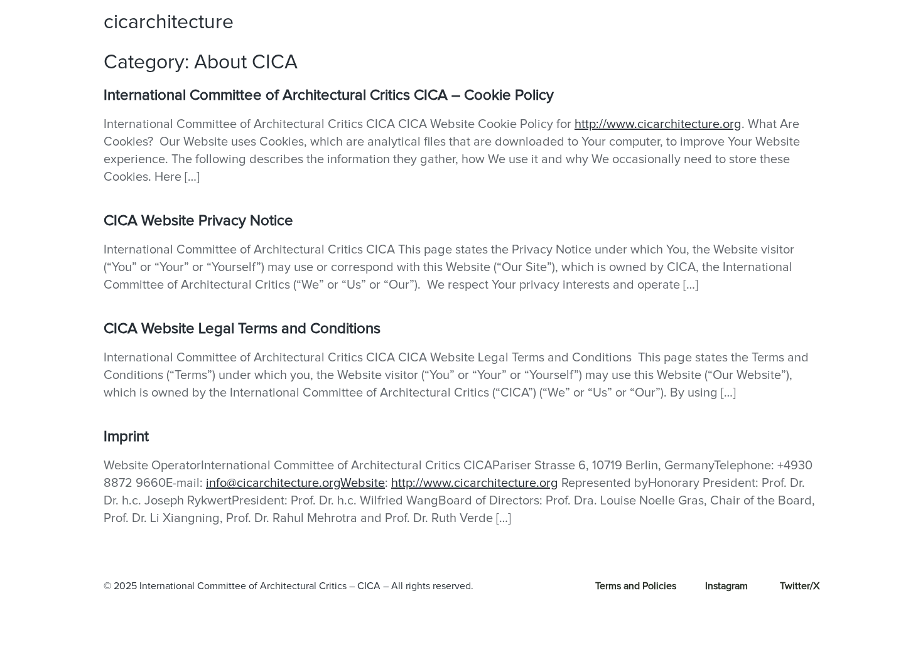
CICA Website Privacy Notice (198, 220)
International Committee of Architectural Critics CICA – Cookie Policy (329, 95)
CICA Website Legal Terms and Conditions (242, 328)
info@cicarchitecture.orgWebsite (295, 483)
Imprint (126, 436)
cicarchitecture (169, 23)
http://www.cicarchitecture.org (658, 124)
